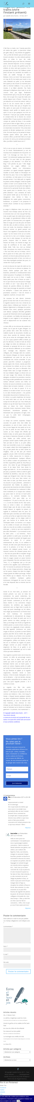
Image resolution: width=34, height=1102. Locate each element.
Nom (5, 946)
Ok (18, 1101)
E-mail (5, 954)
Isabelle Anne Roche (12, 16)
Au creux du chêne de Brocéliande (13, 1028)
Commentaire (8, 926)
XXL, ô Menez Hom (9, 1015)
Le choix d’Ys (7, 1044)
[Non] (20, 1101)
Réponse (28, 828)
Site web (6, 962)
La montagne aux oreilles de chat (16, 1039)
